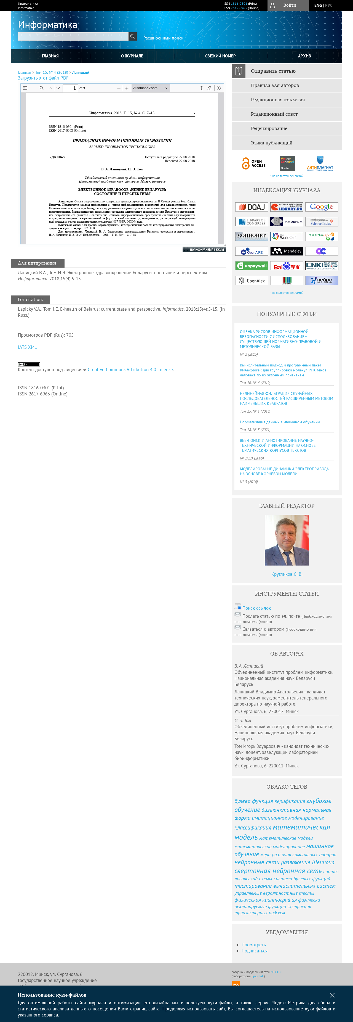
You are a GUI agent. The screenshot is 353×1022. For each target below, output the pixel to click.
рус (328, 5)
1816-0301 (239, 3)
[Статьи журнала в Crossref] (287, 163)
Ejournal (258, 976)
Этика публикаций (271, 143)
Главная (50, 56)
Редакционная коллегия (278, 99)
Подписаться (255, 951)
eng (318, 5)
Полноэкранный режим (199, 249)
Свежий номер (220, 56)
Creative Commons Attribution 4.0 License (130, 369)
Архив (304, 56)
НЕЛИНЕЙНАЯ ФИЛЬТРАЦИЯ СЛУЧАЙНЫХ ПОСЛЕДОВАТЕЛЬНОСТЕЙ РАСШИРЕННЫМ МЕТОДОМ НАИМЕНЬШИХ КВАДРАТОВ (286, 398)
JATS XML (27, 347)
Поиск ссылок (256, 608)
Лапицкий (80, 72)
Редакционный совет (274, 114)
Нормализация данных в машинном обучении (280, 421)
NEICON (276, 972)
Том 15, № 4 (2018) (51, 72)
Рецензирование (269, 128)
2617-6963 (239, 8)
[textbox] (73, 36)
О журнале (132, 56)
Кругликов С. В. (287, 574)
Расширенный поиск (163, 38)
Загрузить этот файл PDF (43, 78)
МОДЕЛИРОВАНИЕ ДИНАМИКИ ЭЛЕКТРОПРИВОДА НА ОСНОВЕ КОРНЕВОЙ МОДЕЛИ (284, 471)
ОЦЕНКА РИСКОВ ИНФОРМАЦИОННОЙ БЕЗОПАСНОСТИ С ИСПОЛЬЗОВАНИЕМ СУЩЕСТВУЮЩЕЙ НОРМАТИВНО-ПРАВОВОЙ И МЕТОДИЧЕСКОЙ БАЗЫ (281, 339)
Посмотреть (254, 945)
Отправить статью (273, 71)
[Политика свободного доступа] (254, 163)
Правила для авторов (275, 85)
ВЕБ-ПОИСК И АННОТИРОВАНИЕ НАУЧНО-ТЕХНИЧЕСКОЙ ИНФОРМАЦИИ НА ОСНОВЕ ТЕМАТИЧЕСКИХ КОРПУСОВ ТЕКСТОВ (278, 445)
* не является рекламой (287, 176)
